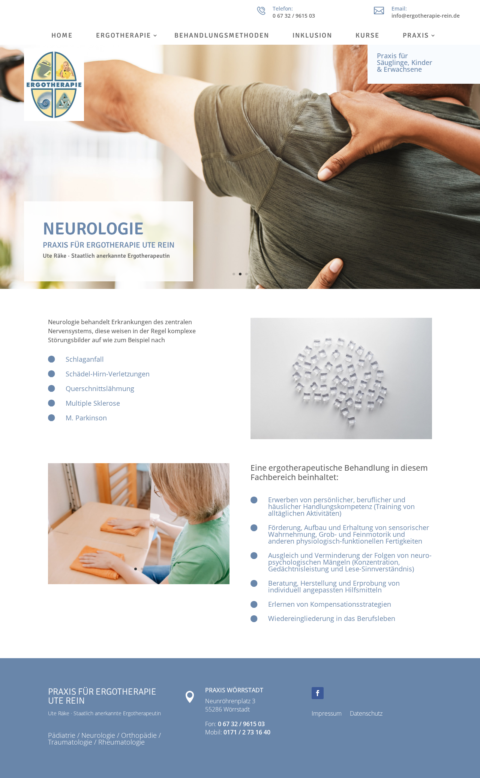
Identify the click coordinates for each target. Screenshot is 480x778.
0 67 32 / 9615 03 (241, 724)
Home (62, 36)
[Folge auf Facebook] (318, 693)
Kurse (368, 36)
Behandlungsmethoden (221, 36)
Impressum (327, 714)
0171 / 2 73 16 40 (247, 732)
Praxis (416, 36)
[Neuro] (139, 582)
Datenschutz (366, 714)
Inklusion (312, 36)
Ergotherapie (123, 36)
